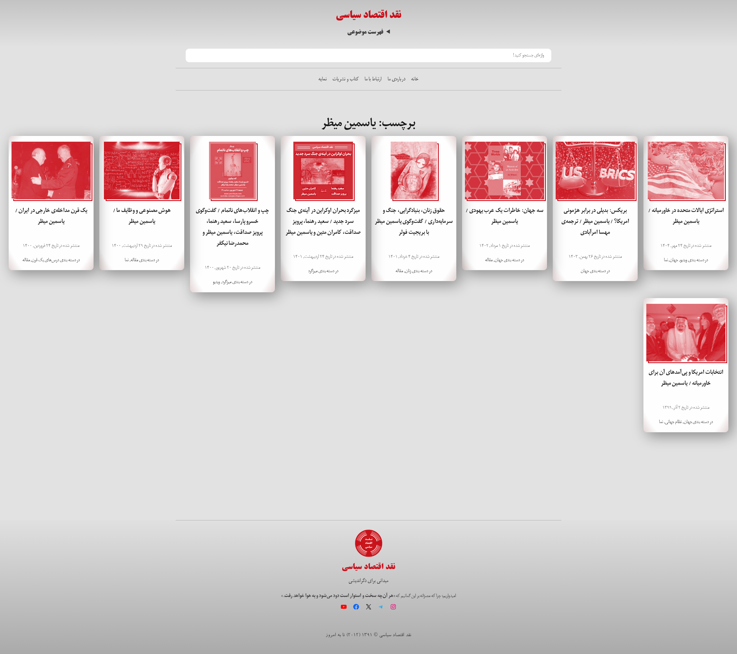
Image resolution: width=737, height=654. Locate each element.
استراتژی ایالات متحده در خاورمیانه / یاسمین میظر (686, 216)
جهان (674, 260)
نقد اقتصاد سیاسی (368, 14)
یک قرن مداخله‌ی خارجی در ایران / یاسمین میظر (51, 216)
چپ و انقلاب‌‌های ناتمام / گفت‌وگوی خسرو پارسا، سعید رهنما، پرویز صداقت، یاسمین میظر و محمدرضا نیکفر (232, 227)
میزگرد (313, 271)
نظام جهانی (673, 422)
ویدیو (683, 260)
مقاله (489, 260)
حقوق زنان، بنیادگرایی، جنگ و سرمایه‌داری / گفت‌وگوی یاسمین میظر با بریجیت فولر (414, 221)
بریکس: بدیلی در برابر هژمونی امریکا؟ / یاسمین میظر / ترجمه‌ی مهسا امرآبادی (595, 221)
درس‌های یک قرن (45, 260)
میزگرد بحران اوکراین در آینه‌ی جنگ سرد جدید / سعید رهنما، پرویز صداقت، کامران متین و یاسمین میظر (323, 221)
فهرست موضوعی (365, 32)
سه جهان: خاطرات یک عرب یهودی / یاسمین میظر (504, 216)
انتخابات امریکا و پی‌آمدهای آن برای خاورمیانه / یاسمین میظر (686, 378)
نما (666, 260)
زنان (408, 271)
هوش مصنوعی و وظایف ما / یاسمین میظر (142, 216)
